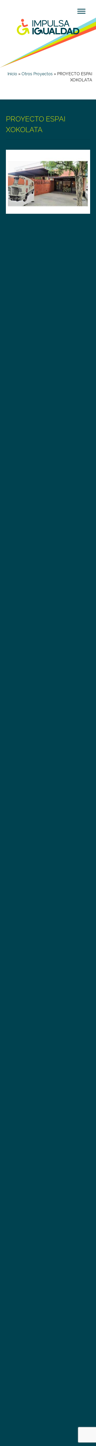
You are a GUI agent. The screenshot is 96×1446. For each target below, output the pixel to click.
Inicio (12, 73)
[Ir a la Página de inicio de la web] (48, 26)
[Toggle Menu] (81, 11)
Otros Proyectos (37, 73)
